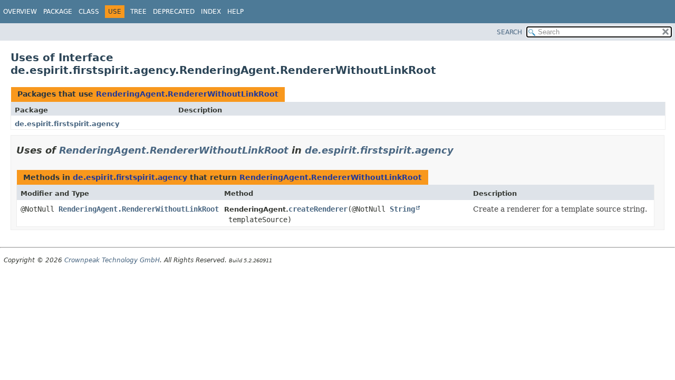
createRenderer (318, 209)
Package (57, 11)
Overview (20, 11)
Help (235, 11)
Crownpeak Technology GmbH (112, 260)
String (402, 209)
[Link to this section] (461, 150)
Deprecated (174, 11)
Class (89, 11)
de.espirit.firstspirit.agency (67, 124)
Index (211, 11)
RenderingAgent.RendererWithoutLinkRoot (187, 94)
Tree (138, 11)
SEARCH (509, 32)
